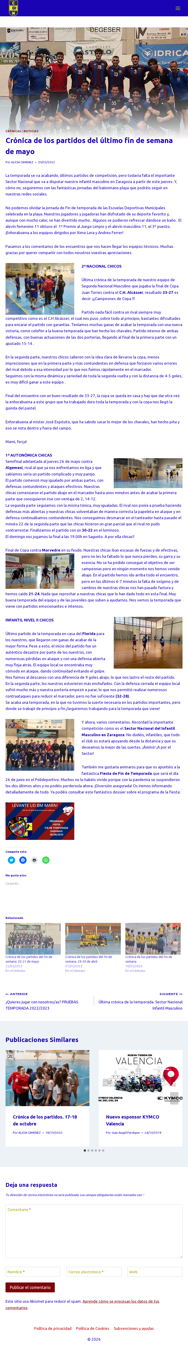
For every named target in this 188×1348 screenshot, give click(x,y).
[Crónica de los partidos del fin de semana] (153, 939)
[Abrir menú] (177, 8)
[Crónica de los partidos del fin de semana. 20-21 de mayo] (33, 939)
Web (133, 1272)
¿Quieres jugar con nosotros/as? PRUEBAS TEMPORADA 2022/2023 (42, 1001)
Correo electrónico (86, 1272)
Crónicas (13, 131)
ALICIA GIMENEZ (22, 162)
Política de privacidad (53, 1328)
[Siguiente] (174, 1098)
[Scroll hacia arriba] (176, 1341)
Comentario (19, 1209)
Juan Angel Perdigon (125, 1132)
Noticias (31, 131)
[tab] (85, 1150)
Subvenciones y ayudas (134, 1328)
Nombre (16, 1272)
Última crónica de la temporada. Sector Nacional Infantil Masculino (140, 1001)
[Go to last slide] (14, 1098)
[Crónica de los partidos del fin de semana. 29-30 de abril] (93, 939)
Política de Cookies (92, 1328)
